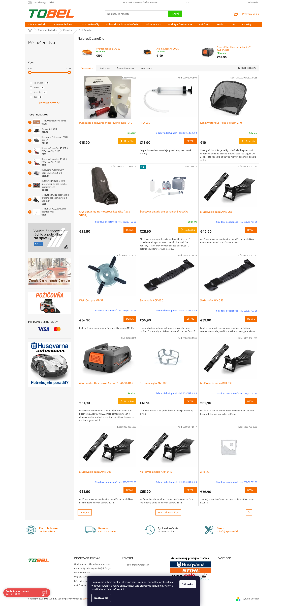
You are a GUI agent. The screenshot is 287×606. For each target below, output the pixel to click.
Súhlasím (187, 584)
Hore (86, 512)
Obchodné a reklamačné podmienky (140, 2)
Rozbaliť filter (47, 103)
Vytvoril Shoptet (251, 599)
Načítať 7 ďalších (168, 512)
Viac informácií (116, 589)
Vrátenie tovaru (82, 572)
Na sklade (41, 82)
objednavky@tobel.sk (138, 565)
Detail (190, 141)
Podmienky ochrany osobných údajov (93, 568)
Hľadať (175, 13)
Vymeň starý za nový (84, 577)
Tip (37, 97)
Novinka (39, 92)
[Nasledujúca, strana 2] (249, 512)
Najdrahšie (105, 68)
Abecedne (146, 68)
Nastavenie (101, 598)
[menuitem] (37, 24)
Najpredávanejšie (126, 68)
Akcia (38, 87)
